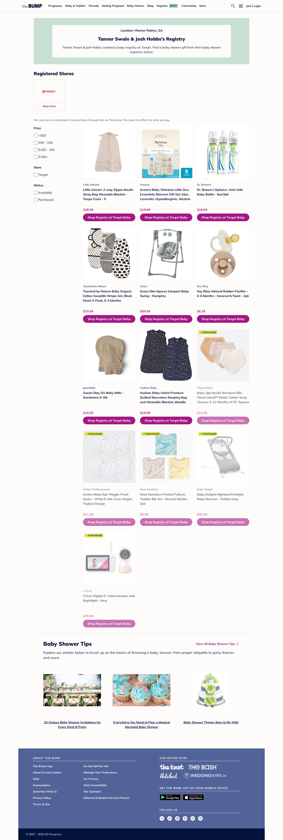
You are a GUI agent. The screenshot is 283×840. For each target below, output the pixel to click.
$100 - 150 (46, 150)
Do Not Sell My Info (96, 766)
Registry (162, 6)
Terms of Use (41, 804)
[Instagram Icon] (177, 818)
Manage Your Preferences (100, 772)
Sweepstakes (41, 785)
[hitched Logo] (169, 775)
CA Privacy (91, 779)
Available (45, 192)
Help (36, 779)
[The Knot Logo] (172, 767)
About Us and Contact (47, 772)
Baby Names (135, 6)
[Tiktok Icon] (169, 818)
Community (189, 6)
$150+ (43, 157)
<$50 (42, 135)
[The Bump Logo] (32, 6)
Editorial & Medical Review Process (106, 798)
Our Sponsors (92, 791)
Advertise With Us (45, 791)
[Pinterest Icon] (185, 818)
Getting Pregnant (113, 6)
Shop (150, 6)
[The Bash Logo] (203, 767)
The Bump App (43, 766)
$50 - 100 (45, 142)
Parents (94, 6)
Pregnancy (55, 6)
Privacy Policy (42, 798)
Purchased (46, 200)
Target (43, 175)
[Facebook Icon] (162, 818)
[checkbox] (36, 136)
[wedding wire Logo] (205, 775)
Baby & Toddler (75, 6)
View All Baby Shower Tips (215, 644)
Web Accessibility (95, 785)
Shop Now (49, 106)
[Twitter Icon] (200, 818)
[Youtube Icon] (192, 818)
